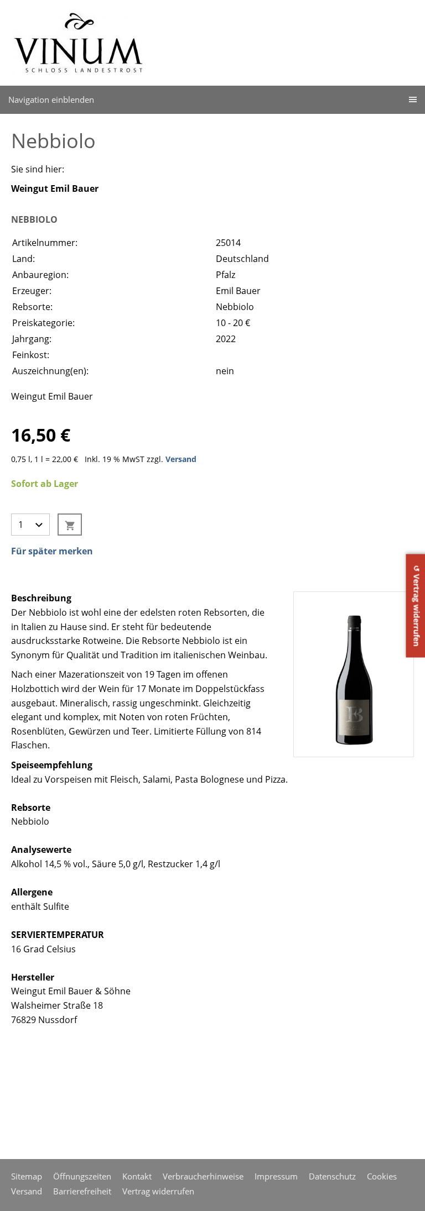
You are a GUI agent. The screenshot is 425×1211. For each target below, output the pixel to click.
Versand (180, 459)
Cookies (382, 1176)
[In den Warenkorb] (70, 524)
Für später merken (52, 551)
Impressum (276, 1176)
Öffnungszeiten (82, 1176)
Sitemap (26, 1176)
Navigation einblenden (51, 99)
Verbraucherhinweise (203, 1176)
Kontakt (137, 1176)
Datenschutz (332, 1176)
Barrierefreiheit (82, 1191)
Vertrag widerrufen (158, 1191)
